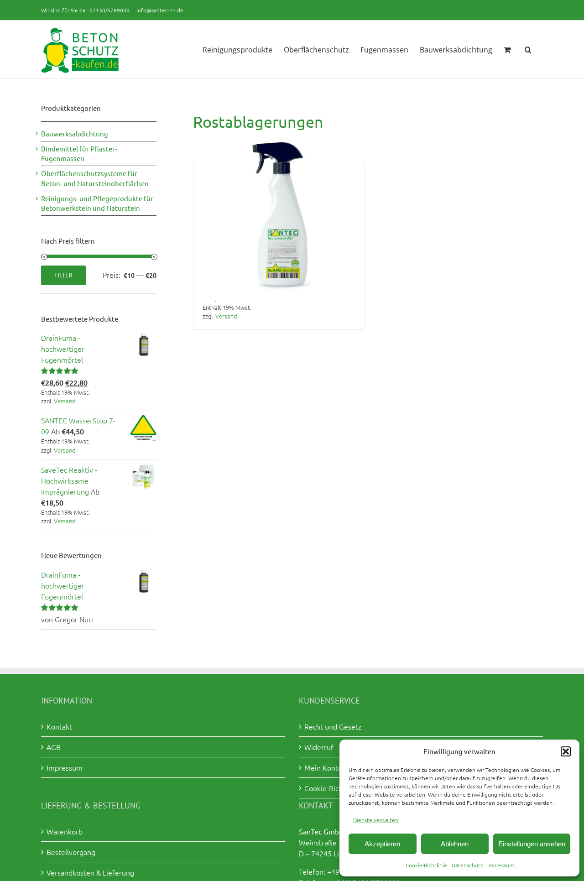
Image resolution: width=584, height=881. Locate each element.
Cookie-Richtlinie (426, 865)
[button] (565, 751)
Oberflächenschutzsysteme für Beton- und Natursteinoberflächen (95, 178)
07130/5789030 (109, 10)
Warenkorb (65, 831)
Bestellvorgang (71, 852)
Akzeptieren (382, 844)
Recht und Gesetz (332, 726)
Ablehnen (455, 844)
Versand (226, 316)
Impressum (500, 865)
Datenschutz (467, 865)
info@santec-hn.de (159, 10)
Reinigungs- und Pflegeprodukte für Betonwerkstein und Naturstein (97, 203)
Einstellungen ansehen (531, 844)
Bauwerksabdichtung (74, 133)
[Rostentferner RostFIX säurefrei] (278, 215)
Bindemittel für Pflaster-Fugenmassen (79, 153)
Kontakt (59, 726)
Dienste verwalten (375, 820)
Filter (63, 275)
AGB (54, 747)
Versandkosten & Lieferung (90, 872)
